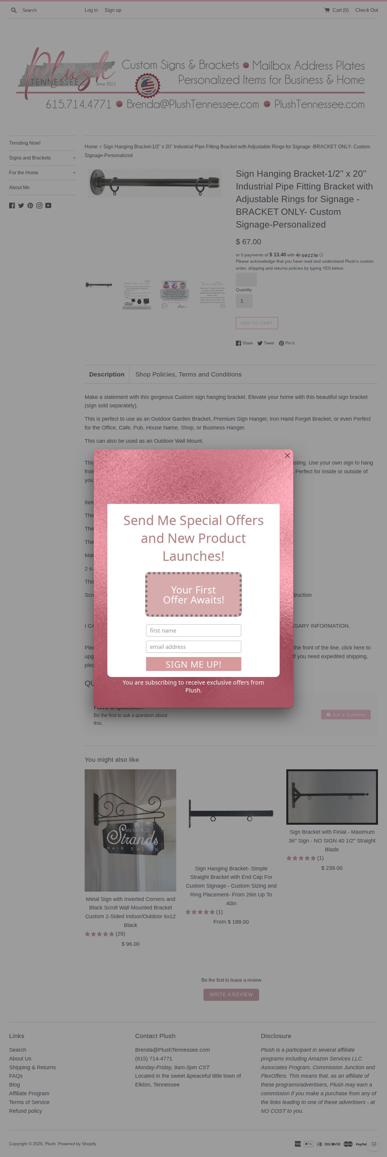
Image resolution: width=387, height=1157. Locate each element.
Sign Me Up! (194, 664)
